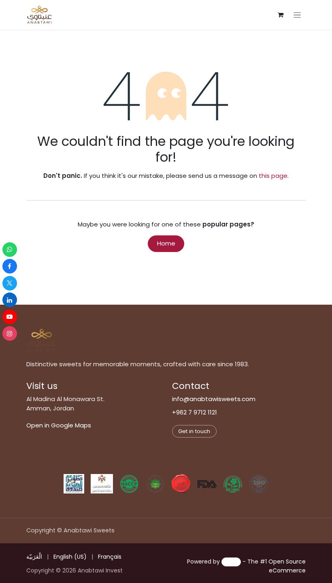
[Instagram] (9, 333)
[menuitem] (34, 556)
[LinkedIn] (9, 300)
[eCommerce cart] (280, 15)
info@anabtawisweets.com (213, 399)
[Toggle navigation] (297, 14)
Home (166, 243)
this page (273, 175)
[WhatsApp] (9, 249)
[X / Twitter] (9, 283)
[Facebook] (9, 266)
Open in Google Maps (58, 425)
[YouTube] (9, 317)
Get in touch (194, 431)
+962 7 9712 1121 (194, 412)
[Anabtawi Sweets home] (41, 340)
